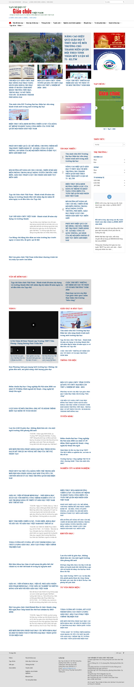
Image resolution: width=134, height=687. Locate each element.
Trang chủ (12, 653)
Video (20, 25)
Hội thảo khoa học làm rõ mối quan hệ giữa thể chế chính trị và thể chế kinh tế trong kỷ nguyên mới (31, 565)
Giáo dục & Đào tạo (71, 308)
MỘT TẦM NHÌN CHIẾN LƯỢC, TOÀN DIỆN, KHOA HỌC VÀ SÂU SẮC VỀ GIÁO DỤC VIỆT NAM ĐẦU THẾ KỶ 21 (32, 522)
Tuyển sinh (57, 23)
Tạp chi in (12, 661)
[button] (56, 350)
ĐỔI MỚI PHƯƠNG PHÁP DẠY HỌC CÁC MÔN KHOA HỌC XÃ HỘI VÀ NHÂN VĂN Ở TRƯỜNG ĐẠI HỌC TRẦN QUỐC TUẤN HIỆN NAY (33, 632)
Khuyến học (88, 23)
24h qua (25, 2)
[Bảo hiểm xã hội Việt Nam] (109, 197)
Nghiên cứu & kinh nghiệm (72, 23)
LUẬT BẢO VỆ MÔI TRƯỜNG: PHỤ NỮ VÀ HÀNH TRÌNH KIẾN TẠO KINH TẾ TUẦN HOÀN (32, 409)
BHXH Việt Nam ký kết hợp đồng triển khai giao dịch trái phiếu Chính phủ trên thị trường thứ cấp (109, 230)
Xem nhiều (12, 668)
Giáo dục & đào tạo (32, 23)
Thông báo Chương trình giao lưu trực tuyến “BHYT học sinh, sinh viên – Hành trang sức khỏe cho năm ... (108, 247)
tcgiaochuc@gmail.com (69, 668)
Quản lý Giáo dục (114, 23)
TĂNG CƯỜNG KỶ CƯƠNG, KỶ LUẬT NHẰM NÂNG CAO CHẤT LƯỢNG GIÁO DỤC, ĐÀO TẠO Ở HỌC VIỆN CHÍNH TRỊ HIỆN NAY (32, 544)
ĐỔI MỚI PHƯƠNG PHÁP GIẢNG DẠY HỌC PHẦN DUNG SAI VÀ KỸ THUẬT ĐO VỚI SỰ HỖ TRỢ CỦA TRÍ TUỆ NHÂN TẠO (32, 451)
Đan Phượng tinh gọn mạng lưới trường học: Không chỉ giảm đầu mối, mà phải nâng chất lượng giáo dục (33, 368)
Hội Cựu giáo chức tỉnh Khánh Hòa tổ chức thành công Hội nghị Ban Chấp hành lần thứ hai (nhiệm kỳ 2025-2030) (32, 609)
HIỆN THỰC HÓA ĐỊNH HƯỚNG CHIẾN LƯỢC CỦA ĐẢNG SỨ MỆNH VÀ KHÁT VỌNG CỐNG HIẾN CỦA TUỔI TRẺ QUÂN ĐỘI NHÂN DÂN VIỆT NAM (33, 126)
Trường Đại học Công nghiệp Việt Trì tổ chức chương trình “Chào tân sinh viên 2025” (75, 461)
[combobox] (109, 144)
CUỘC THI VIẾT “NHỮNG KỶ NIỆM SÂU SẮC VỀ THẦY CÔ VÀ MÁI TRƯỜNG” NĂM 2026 (77, 286)
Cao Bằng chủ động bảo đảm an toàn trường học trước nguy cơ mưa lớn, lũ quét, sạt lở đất (32, 238)
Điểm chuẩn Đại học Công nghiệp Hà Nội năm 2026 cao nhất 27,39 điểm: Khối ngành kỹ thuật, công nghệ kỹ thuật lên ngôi (32, 388)
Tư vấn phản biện (100, 23)
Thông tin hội (45, 23)
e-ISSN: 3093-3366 (34, 2)
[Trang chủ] (31, 10)
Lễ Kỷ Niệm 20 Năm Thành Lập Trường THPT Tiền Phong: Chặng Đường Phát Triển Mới (32, 342)
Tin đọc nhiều (67, 148)
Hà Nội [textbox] (97, 145)
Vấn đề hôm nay (18, 23)
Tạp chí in (13, 25)
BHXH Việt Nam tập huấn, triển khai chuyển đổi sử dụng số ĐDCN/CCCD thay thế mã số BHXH (109, 238)
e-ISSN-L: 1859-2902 (47, 2)
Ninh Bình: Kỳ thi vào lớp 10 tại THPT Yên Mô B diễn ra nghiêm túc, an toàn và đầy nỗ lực (75, 452)
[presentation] (95, 108)
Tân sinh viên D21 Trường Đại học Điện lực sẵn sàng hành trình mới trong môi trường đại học (31, 105)
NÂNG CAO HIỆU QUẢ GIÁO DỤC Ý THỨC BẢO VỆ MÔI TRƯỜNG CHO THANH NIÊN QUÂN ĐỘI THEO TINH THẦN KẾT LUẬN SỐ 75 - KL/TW (76, 48)
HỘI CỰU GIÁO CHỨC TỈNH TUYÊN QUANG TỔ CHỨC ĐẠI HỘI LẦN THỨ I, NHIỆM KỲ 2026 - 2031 (75, 384)
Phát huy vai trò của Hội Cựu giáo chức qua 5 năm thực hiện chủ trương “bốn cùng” (77, 296)
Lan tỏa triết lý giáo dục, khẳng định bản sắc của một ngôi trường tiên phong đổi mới (32, 429)
